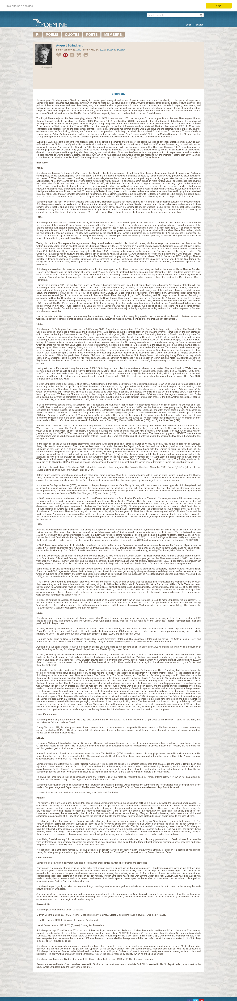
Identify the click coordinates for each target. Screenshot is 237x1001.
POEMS (52, 34)
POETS (92, 34)
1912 (102, 49)
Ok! (218, 5)
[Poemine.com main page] (37, 34)
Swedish (121, 49)
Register (198, 24)
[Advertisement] (118, 79)
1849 (78, 49)
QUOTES (72, 34)
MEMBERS (113, 34)
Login (188, 24)
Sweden (111, 49)
